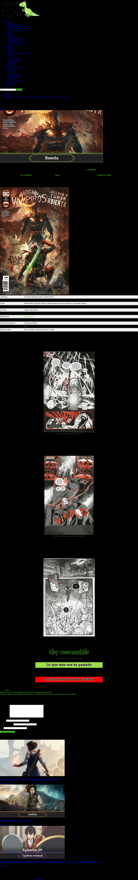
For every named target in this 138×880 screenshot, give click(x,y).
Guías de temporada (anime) (18, 30)
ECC (8, 690)
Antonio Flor (4, 825)
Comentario (4, 717)
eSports (11, 65)
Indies (10, 57)
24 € (25, 326)
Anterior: (26, 692)
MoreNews (37, 879)
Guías (10, 55)
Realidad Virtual (13, 61)
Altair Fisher (4, 784)
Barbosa (3, 109)
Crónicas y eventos (15, 80)
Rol (9, 73)
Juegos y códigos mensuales (18, 53)
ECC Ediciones (26, 175)
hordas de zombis (104, 175)
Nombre (3, 720)
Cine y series (12, 69)
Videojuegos (8, 48)
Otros (10, 32)
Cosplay (11, 82)
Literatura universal (15, 74)
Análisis (11, 51)
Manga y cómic (9, 34)
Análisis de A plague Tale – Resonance (17, 821)
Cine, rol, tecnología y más (13, 67)
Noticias (11, 23)
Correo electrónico (6, 724)
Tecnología (12, 71)
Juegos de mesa (14, 76)
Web (1, 728)
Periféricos (12, 63)
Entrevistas (12, 78)
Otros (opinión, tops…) (16, 59)
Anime (6, 21)
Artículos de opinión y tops (17, 26)
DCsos (57, 175)
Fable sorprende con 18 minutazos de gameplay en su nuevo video (29, 779)
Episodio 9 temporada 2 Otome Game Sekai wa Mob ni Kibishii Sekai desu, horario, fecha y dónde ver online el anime (51, 862)
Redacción (4, 866)
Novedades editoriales (16, 40)
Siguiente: (38, 694)
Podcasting (12, 84)
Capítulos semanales (15, 28)
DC (5, 690)
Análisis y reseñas (14, 24)
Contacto (7, 86)
